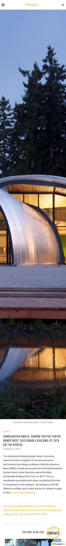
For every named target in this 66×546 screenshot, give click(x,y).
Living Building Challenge (23, 492)
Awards (7, 431)
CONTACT (53, 532)
